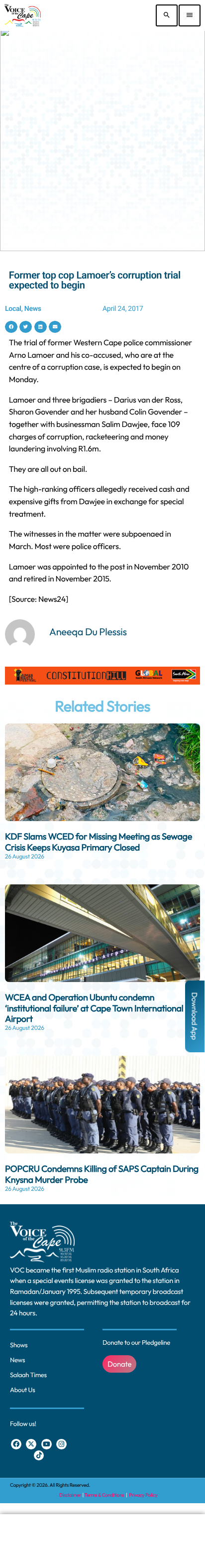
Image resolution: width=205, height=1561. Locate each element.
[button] (11, 327)
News (32, 309)
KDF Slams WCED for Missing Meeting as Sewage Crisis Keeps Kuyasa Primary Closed (98, 842)
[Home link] (22, 15)
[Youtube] (46, 1444)
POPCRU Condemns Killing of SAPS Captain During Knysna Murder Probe (102, 1174)
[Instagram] (61, 1444)
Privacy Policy (143, 1495)
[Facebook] (16, 1444)
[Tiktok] (39, 1455)
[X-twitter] (31, 1444)
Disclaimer (70, 1495)
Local (13, 309)
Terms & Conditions (105, 1495)
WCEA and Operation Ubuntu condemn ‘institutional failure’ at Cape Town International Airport (94, 1008)
